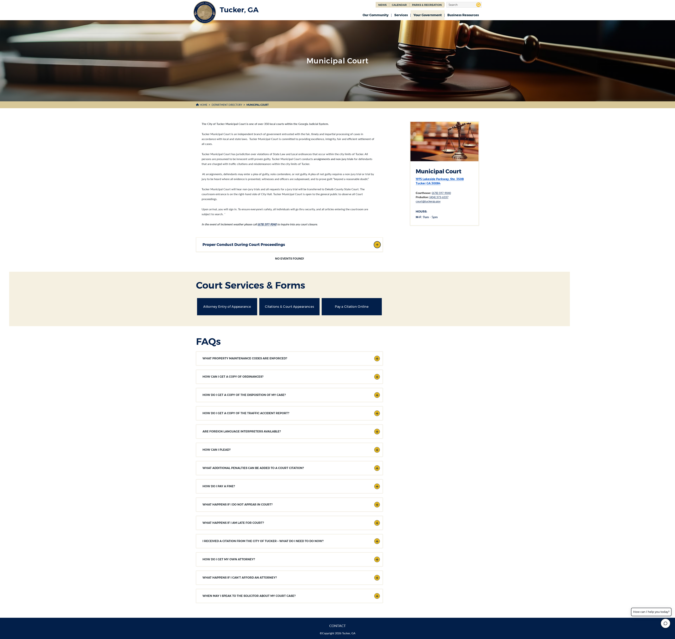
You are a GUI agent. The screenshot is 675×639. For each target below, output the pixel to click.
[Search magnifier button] (478, 4)
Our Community (376, 15)
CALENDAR (399, 4)
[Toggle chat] (665, 623)
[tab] (289, 245)
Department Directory (227, 104)
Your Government (427, 15)
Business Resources (463, 15)
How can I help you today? (651, 612)
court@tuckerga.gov (428, 201)
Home (203, 104)
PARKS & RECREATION (427, 4)
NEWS (382, 4)
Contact (337, 626)
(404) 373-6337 (438, 197)
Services (401, 15)
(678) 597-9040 (267, 224)
